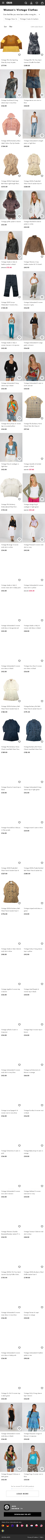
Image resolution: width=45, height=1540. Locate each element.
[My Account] (31, 3)
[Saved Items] (37, 3)
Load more (23, 1494)
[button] (3, 1525)
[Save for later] (19, 54)
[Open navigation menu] (3, 3)
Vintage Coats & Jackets (29, 19)
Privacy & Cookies (33, 1537)
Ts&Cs (41, 1537)
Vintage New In (11, 19)
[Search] (26, 3)
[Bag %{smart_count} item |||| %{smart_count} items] (42, 3)
